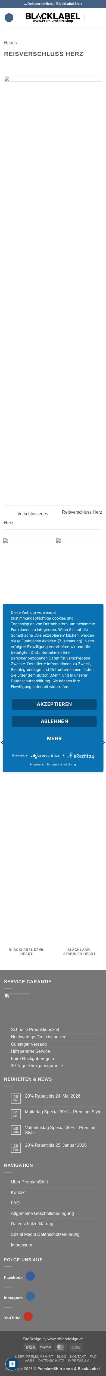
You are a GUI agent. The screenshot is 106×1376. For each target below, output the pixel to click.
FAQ (15, 1203)
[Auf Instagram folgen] (97, 14)
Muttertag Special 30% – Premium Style (63, 1112)
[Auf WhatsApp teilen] (7, 64)
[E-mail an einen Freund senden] (27, 64)
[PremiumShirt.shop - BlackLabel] (53, 17)
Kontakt (18, 1192)
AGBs (30, 1361)
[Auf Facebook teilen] (14, 64)
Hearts (10, 42)
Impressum (21, 1245)
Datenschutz (51, 1361)
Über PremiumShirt (29, 1182)
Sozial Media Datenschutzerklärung (45, 1234)
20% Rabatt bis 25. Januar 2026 (56, 1145)
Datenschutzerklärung (32, 1223)
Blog (61, 1357)
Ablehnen (54, 721)
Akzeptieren (54, 704)
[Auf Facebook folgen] (90, 14)
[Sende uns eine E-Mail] (90, 21)
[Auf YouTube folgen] (97, 21)
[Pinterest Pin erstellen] (34, 64)
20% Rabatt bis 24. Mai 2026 (52, 1096)
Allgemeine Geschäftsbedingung (42, 1213)
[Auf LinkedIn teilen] (40, 64)
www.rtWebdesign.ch (65, 1339)
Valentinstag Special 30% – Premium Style (60, 1130)
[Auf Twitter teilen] (20, 64)
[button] (9, 17)
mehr (54, 738)
